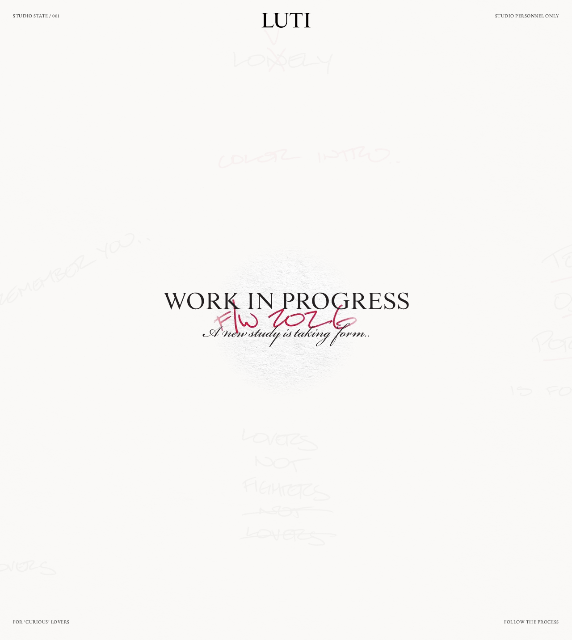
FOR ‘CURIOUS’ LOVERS (41, 622)
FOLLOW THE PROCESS (531, 622)
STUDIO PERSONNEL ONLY (527, 16)
